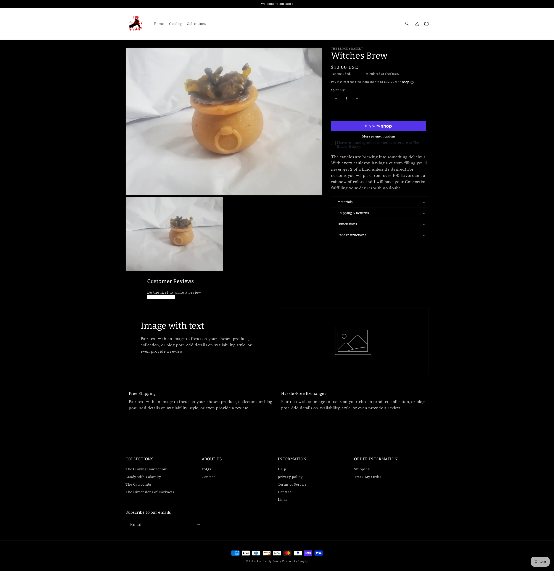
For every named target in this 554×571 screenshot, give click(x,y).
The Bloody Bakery (269, 561)
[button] (407, 24)
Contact (208, 477)
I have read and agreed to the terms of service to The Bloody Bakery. (378, 145)
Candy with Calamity (143, 477)
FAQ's (206, 469)
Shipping (358, 73)
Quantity (338, 90)
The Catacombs (138, 484)
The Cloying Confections (147, 469)
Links (282, 500)
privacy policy (290, 477)
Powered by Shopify (295, 561)
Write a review (161, 297)
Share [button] (341, 247)
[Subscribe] (198, 525)
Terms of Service (292, 484)
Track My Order (367, 477)
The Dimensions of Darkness (150, 492)
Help (282, 469)
